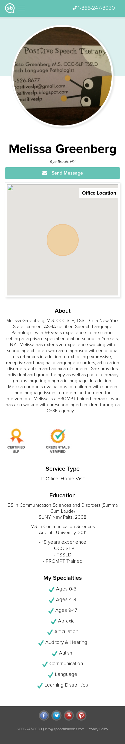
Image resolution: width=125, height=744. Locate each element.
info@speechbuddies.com (65, 729)
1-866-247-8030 (96, 8)
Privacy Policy (98, 729)
